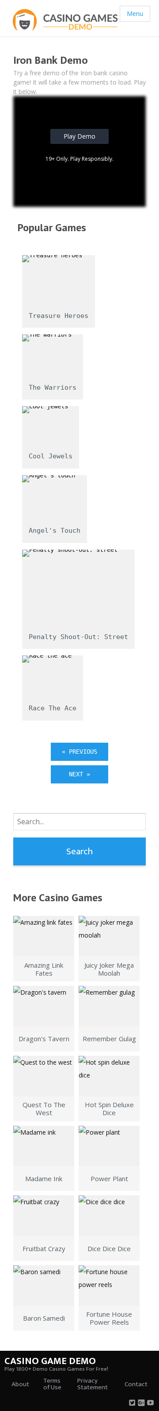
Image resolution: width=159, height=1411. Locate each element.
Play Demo (79, 136)
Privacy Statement (92, 1384)
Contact (136, 1384)
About (20, 1384)
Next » (79, 774)
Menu (135, 13)
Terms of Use (52, 1384)
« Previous (79, 751)
